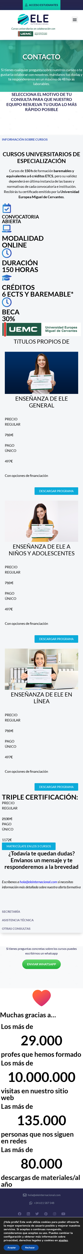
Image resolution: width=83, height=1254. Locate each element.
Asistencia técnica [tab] (18, 920)
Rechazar (30, 1247)
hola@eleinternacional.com (38, 882)
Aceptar (12, 1247)
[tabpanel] (41, 525)
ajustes (63, 1240)
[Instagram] (55, 1214)
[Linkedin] (28, 1214)
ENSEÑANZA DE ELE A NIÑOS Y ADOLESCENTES (42, 550)
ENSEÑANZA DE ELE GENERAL (41, 402)
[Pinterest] (46, 1214)
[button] (75, 19)
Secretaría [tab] (11, 911)
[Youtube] (63, 1214)
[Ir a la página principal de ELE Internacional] (33, 19)
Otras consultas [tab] (16, 928)
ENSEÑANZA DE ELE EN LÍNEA (41, 697)
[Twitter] (37, 1214)
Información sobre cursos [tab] (25, 139)
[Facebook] (19, 1214)
